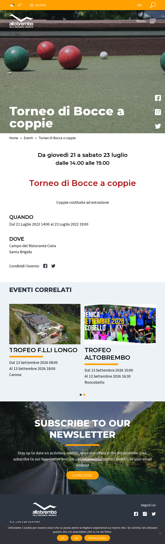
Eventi (28, 138)
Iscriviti (40, 5)
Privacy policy (97, 538)
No (76, 538)
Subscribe (82, 475)
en (139, 5)
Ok (63, 538)
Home (13, 138)
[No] (160, 533)
